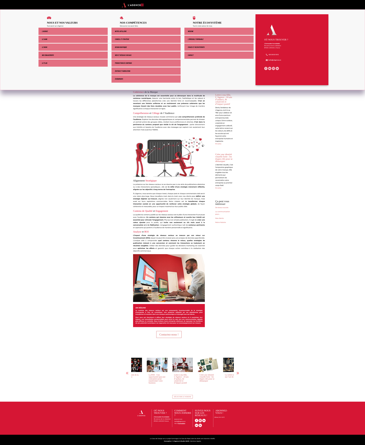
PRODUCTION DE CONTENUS (123, 63)
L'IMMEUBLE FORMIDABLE (195, 39)
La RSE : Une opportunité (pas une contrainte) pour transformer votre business (135, 379)
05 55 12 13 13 (178, 419)
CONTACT (191, 55)
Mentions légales (195, 441)
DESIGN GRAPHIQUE (121, 47)
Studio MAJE (185, 441)
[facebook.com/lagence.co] (196, 422)
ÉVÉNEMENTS (119, 79)
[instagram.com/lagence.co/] (200, 422)
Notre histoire (220, 222)
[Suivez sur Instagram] (273, 68)
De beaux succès (221, 207)
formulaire (181, 423)
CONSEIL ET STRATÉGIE (122, 39)
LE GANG (44, 39)
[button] (237, 373)
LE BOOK (44, 47)
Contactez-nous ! (169, 334)
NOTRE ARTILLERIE (121, 31)
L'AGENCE (45, 31)
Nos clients (219, 218)
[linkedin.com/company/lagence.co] (204, 422)
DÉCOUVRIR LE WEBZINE (182, 396)
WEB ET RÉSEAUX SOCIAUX (123, 55)
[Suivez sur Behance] (269, 68)
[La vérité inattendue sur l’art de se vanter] (211, 365)
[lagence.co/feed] (200, 426)
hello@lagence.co (179, 421)
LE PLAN (44, 63)
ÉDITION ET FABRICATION (122, 71)
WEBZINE (190, 31)
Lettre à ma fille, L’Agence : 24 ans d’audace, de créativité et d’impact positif (223, 99)
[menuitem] (192, 5)
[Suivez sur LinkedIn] (277, 68)
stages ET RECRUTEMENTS (196, 47)
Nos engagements (48, 55)
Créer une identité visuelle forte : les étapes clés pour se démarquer (223, 157)
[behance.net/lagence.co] (197, 426)
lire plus (218, 144)
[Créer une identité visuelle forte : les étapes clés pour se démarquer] (186, 365)
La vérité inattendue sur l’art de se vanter (211, 376)
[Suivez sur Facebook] (265, 68)
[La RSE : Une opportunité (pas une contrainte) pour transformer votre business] (135, 365)
